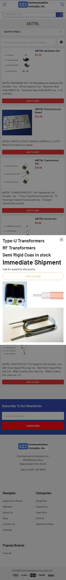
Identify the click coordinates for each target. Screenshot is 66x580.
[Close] (61, 239)
